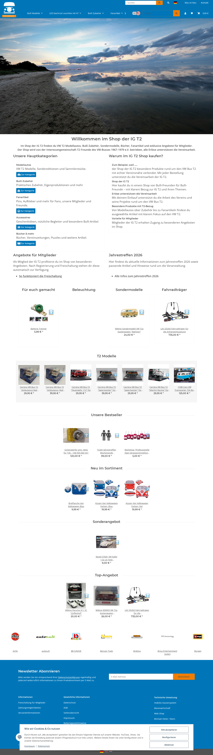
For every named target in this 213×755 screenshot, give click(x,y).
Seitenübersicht (71, 712)
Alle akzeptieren (169, 729)
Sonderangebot (106, 522)
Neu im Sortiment (106, 468)
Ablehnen (169, 745)
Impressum (29, 746)
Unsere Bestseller (106, 415)
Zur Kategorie (26, 174)
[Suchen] (159, 3)
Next (48, 321)
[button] (168, 2)
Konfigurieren (169, 737)
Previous (28, 321)
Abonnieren (184, 676)
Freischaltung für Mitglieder (31, 702)
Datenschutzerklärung (69, 677)
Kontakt (204, 2)
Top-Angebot (106, 575)
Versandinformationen (29, 712)
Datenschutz (44, 746)
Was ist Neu (190, 2)
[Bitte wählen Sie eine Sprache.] (177, 3)
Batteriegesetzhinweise (75, 723)
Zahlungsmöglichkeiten (29, 707)
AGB (66, 707)
